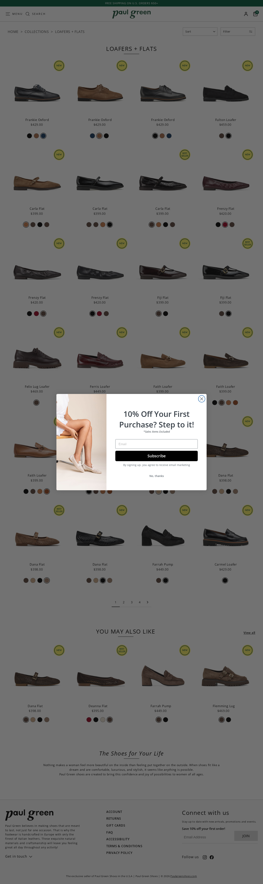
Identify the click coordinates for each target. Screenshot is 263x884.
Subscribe (156, 455)
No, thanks (156, 476)
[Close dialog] (201, 398)
